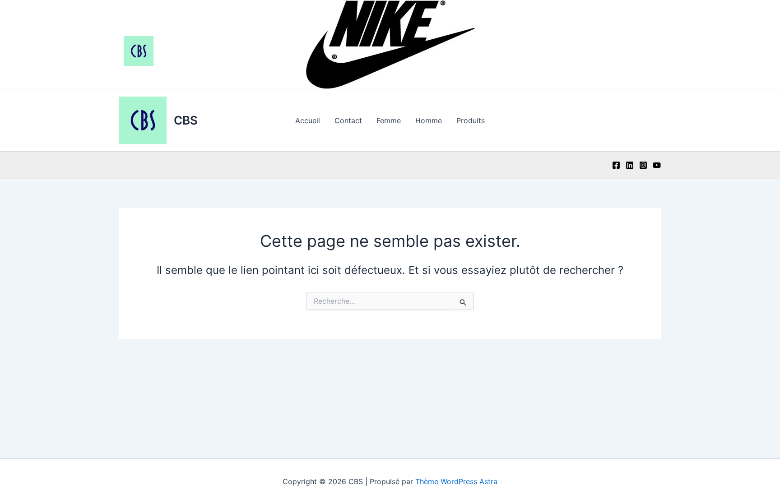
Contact (348, 120)
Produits (470, 120)
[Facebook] (616, 165)
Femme (388, 120)
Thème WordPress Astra (456, 481)
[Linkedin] (630, 165)
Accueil (307, 120)
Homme (428, 120)
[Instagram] (643, 165)
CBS (186, 120)
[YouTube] (657, 165)
